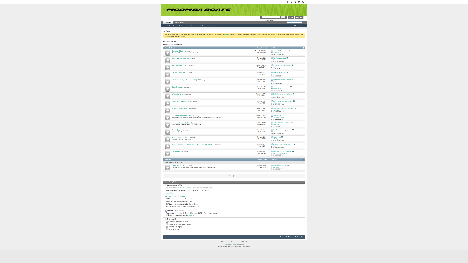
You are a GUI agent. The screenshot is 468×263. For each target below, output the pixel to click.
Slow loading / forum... (280, 165)
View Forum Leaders (241, 176)
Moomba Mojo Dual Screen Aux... (283, 108)
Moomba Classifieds (180, 123)
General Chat (177, 51)
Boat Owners (177, 87)
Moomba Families (179, 137)
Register (299, 17)
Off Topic (176, 152)
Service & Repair (179, 65)
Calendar (178, 26)
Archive (297, 237)
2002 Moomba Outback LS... (282, 122)
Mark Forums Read (226, 176)
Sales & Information (180, 58)
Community (185, 26)
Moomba (291, 237)
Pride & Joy (176, 130)
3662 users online (186, 188)
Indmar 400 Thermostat (280, 51)
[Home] (198, 10)
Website (168, 159)
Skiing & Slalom (178, 73)
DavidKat (169, 193)
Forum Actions (195, 26)
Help (291, 17)
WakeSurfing (177, 94)
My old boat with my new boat (282, 130)
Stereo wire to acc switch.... (281, 87)
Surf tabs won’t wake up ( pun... (283, 94)
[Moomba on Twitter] (291, 2)
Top (302, 237)
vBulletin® (233, 244)
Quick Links (205, 26)
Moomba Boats (170, 48)
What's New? (179, 22)
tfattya (191, 215)
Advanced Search (299, 26)
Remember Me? (268, 20)
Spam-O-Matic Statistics (176, 196)
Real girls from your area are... (282, 151)
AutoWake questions (279, 58)
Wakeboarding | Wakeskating (184, 80)
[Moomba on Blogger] (304, 2)
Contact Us (283, 237)
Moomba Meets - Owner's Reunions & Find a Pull (192, 144)
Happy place (277, 137)
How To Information (180, 101)
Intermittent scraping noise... (282, 65)
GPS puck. (276, 115)
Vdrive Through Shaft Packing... (283, 101)
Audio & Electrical (179, 108)
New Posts (167, 26)
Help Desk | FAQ (178, 166)
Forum (168, 22)
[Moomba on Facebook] (288, 2)
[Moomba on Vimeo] (295, 2)
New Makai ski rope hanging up (283, 79)
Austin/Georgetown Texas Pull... (283, 144)
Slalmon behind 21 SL (280, 72)
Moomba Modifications (181, 116)
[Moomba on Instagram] (299, 2)
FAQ (173, 26)
